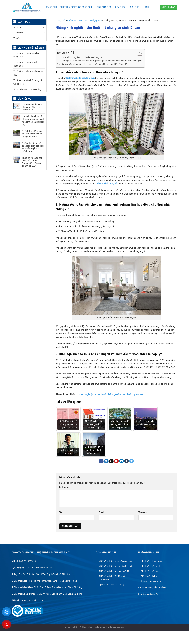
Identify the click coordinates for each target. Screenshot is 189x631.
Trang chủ (51, 7)
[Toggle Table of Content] (138, 53)
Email (102, 512)
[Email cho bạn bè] (111, 461)
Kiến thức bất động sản (90, 20)
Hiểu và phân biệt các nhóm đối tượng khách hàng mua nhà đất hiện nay (33, 120)
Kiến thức (120, 7)
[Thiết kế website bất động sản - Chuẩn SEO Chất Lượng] (26, 7)
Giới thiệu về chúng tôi (151, 581)
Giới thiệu (135, 7)
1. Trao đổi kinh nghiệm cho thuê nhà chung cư (80, 57)
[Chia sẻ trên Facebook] (101, 461)
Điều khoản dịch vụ (149, 576)
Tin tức (16, 38)
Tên (61, 512)
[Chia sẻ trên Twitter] (106, 461)
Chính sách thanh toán (151, 561)
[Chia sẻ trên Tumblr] (126, 461)
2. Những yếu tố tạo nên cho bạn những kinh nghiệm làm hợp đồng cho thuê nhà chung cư (100, 61)
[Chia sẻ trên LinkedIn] (121, 461)
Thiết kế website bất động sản (76, 7)
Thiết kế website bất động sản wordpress (28, 82)
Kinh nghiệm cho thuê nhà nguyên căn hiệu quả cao (111, 394)
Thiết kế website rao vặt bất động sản (27, 64)
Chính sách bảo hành (150, 566)
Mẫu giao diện (104, 7)
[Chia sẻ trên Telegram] (131, 461)
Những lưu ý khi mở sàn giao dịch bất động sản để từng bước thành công (33, 147)
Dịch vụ (17, 27)
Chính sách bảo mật (150, 571)
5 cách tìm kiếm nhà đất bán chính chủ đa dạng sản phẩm (32, 134)
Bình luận (64, 487)
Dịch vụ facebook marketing (27, 89)
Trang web (143, 512)
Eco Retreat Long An (148, 594)
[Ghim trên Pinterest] (116, 461)
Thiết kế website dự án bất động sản (26, 55)
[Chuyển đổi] (44, 27)
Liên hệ (146, 7)
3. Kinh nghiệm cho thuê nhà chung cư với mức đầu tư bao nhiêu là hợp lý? (93, 64)
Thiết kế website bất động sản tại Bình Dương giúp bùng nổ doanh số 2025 (32, 162)
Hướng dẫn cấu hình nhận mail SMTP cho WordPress (32, 107)
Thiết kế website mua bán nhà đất (28, 73)
